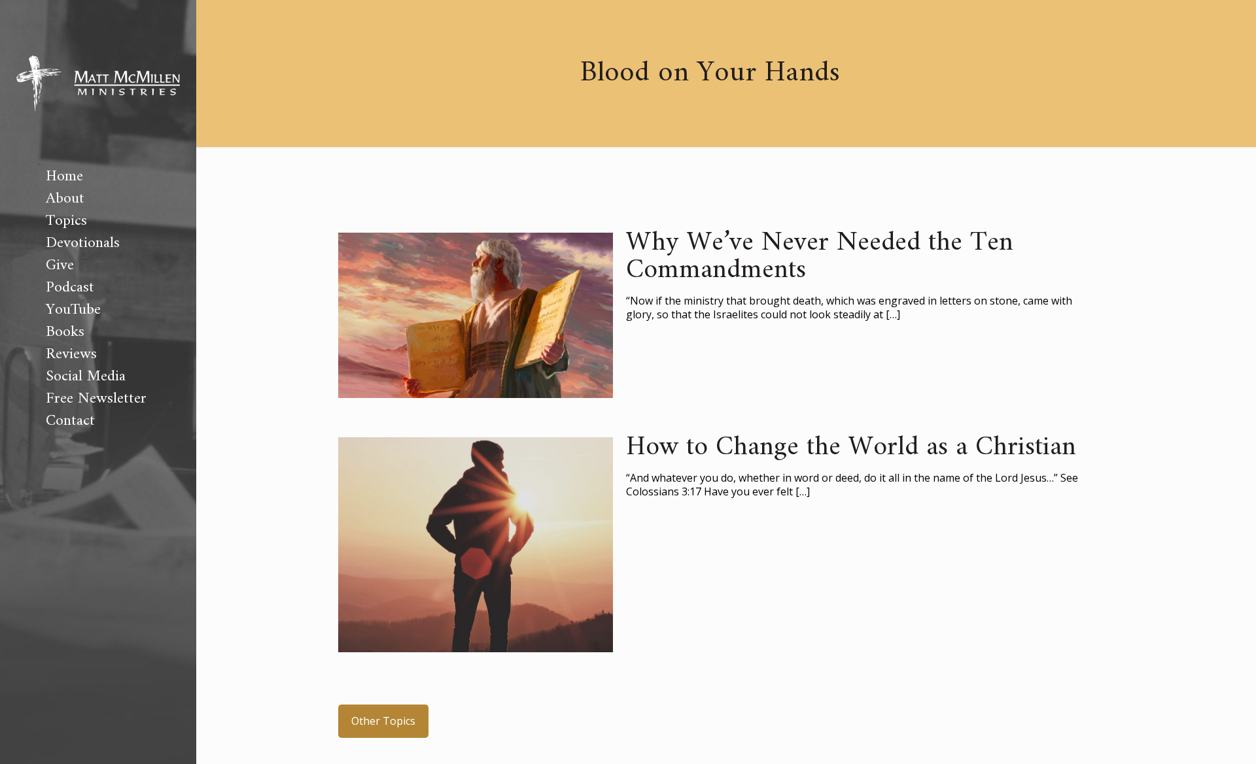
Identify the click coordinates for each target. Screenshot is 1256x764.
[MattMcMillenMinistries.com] (98, 83)
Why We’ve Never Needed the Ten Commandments (819, 257)
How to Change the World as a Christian (851, 448)
